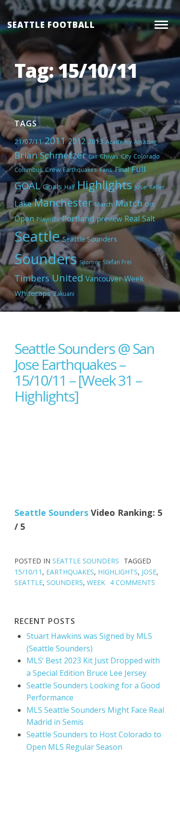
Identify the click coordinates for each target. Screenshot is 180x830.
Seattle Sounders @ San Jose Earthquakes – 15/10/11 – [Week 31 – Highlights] (84, 372)
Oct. (150, 204)
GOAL (27, 185)
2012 (76, 141)
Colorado (146, 156)
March (104, 204)
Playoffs (48, 219)
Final (122, 169)
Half (69, 187)
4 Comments (132, 582)
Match (128, 203)
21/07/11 (28, 141)
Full (139, 168)
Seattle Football (51, 24)
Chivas (109, 156)
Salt (148, 218)
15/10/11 (28, 571)
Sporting (89, 262)
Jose (140, 187)
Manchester (63, 202)
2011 (55, 140)
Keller (157, 187)
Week (134, 278)
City (126, 156)
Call (92, 156)
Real (132, 218)
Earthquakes (80, 169)
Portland (78, 218)
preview (109, 218)
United (67, 277)
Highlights (104, 185)
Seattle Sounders (89, 239)
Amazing (145, 142)
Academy (119, 141)
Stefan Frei (117, 262)
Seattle (37, 236)
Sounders (45, 259)
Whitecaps (32, 293)
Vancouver (103, 278)
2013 (95, 141)
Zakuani (63, 293)
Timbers (31, 278)
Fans (105, 169)
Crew (52, 169)
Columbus (28, 169)
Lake (23, 203)
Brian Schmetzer (50, 155)
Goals (52, 186)
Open (24, 218)
